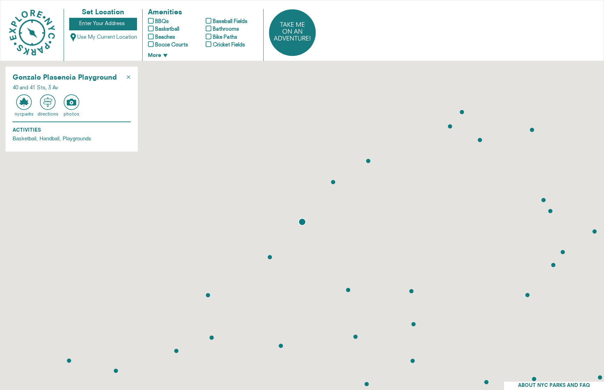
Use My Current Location (107, 37)
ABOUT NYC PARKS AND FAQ (554, 385)
